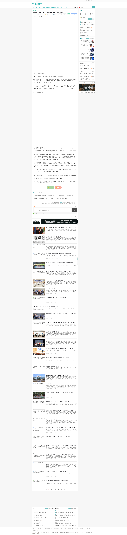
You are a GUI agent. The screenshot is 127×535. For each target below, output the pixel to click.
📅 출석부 (76, 7)
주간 (49, 508)
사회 (85, 13)
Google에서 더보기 (74, 14)
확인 (74, 210)
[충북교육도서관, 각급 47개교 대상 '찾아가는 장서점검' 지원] (39, 404)
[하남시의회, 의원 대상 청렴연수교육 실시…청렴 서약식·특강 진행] (39, 334)
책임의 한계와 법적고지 (48, 528)
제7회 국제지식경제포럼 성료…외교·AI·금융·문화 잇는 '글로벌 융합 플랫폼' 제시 (66, 195)
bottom (77, 266)
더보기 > (93, 82)
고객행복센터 (88, 528)
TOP (77, 259)
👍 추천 (46, 14)
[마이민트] (34, 1)
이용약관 (33, 528)
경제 (80, 13)
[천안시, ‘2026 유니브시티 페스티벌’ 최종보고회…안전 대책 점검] (39, 256)
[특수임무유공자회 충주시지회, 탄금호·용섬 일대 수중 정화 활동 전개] (39, 265)
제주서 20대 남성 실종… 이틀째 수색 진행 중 (85, 54)
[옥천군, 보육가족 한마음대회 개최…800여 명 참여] (39, 474)
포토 (90, 14)
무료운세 (61, 7)
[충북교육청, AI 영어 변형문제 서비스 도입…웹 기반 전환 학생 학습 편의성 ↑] (39, 448)
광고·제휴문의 (70, 528)
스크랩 (69, 14)
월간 (52, 508)
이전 (71, 216)
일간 (46, 508)
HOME (77, 258)
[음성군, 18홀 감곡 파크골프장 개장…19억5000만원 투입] (39, 483)
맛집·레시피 (53, 7)
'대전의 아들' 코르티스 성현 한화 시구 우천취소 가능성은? (85, 45)
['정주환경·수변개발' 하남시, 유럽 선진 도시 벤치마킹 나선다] (39, 378)
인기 (87, 38)
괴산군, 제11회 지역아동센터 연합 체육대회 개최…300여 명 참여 (43, 198)
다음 (75, 216)
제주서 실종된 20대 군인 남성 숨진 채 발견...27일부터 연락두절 (43, 195)
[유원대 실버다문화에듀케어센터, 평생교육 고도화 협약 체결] (39, 360)
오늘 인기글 (34, 7)
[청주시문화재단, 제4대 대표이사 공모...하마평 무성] (39, 239)
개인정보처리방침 (39, 528)
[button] (85, 1)
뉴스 (58, 7)
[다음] (94, 92)
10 (61, 489)
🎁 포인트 (81, 7)
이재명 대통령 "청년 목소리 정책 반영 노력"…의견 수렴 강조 (85, 58)
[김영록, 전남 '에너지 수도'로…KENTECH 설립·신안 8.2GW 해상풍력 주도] (39, 325)
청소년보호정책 (63, 528)
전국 (80, 14)
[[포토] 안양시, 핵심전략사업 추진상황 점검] (39, 283)
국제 (85, 14)
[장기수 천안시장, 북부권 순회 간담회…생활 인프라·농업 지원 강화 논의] (39, 248)
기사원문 (60, 14)
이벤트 (66, 7)
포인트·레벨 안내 (35, 530)
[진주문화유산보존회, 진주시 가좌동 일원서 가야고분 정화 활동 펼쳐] (39, 395)
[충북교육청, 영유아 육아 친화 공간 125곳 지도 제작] (39, 422)
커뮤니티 (40, 7)
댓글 (77, 265)
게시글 (90, 18)
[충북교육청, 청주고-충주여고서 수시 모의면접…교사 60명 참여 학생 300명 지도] (39, 457)
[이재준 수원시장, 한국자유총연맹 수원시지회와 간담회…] (39, 316)
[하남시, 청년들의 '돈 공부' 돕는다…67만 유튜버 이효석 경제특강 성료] (39, 351)
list (77, 262)
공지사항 (76, 528)
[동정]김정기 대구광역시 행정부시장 (61, 198)
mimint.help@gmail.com (82, 532)
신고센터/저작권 (56, 528)
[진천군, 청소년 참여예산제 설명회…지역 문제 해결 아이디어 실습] (39, 292)
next (77, 263)
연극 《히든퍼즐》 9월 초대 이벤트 (87, 92)
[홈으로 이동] (37, 4)
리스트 (66, 216)
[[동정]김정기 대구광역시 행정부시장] (39, 369)
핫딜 (44, 7)
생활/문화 (91, 13)
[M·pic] (38, 1)
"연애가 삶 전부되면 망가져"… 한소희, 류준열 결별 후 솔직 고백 (85, 41)
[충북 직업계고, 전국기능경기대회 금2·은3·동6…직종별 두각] (39, 439)
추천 (90, 38)
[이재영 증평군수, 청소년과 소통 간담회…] (39, 387)
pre (77, 260)
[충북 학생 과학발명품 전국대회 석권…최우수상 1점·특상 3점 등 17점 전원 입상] (39, 430)
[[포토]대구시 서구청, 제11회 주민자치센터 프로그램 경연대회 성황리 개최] (39, 343)
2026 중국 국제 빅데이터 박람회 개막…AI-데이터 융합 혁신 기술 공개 (85, 50)
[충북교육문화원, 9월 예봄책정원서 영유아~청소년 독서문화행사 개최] (39, 413)
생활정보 (48, 7)
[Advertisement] (83, 4)
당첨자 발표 (82, 528)
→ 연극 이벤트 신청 (36, 222)
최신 (93, 38)
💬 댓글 (50, 14)
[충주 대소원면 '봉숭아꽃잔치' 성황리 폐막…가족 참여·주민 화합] (39, 274)
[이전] (79, 92)
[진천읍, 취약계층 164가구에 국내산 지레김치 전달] (39, 300)
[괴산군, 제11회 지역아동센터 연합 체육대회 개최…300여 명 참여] (39, 466)
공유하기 (65, 14)
